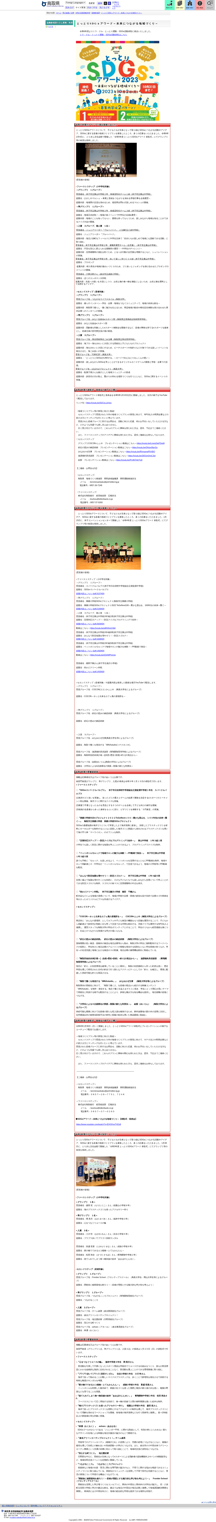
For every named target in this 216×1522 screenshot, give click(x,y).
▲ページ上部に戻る (208, 1502)
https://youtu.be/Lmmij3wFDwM (150, 443)
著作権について (38, 1506)
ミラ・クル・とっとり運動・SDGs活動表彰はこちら (103, 35)
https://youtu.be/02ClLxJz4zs (99, 403)
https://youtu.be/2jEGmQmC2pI (142, 456)
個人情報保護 (8, 1506)
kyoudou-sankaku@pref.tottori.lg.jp (22, 1517)
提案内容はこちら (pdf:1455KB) (90, 672)
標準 (100, 3)
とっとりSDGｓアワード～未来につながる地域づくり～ (121, 13)
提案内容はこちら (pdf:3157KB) (90, 594)
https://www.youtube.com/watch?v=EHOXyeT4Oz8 (98, 1124)
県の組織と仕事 (68, 13)
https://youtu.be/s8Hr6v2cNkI (103, 628)
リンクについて (22, 1506)
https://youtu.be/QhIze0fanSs (145, 447)
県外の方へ (170, 8)
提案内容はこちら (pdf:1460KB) (90, 651)
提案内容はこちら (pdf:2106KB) (90, 609)
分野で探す (180, 8)
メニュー (210, 8)
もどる (50, 26)
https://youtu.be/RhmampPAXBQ (140, 452)
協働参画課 (96, 13)
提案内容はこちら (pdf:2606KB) (90, 624)
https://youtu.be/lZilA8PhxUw (103, 655)
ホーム (58, 13)
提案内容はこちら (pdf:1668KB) (90, 639)
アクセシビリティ (54, 1506)
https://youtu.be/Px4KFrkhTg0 (129, 460)
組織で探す (190, 8)
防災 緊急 (200, 8)
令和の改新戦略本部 (83, 13)
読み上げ (70, 7)
